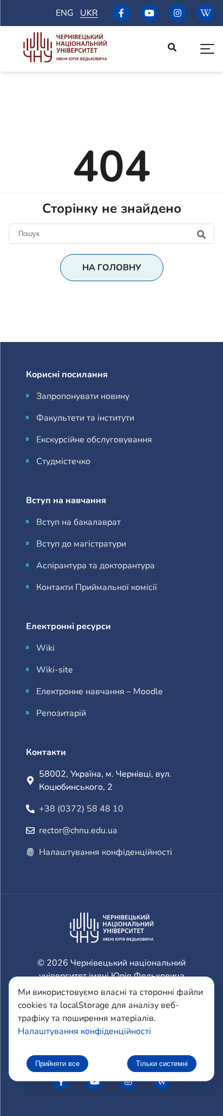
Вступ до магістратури (81, 544)
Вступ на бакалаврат (78, 522)
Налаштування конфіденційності (105, 852)
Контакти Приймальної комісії (96, 587)
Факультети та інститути (85, 418)
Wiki (45, 648)
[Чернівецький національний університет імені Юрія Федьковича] (65, 49)
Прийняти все (57, 1064)
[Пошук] (111, 233)
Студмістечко (63, 461)
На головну (111, 268)
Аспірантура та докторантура (95, 566)
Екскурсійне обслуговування (94, 440)
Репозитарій (61, 713)
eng (65, 13)
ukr (89, 13)
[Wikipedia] (205, 13)
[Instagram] (177, 13)
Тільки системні (162, 1064)
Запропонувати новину (82, 396)
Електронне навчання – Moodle (99, 692)
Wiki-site (54, 670)
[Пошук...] (172, 49)
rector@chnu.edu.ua (78, 830)
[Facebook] (121, 13)
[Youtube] (149, 13)
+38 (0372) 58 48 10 (81, 809)
